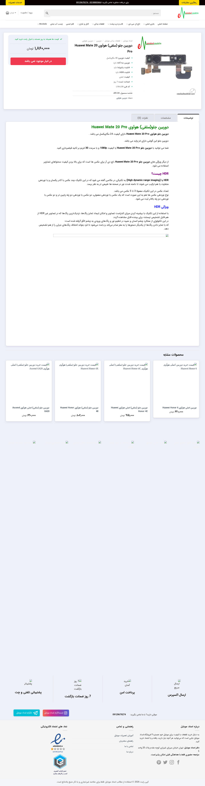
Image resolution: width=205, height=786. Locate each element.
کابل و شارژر (84, 24)
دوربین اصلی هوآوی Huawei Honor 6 (180, 407)
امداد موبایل (127, 40)
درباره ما (130, 751)
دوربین (98, 40)
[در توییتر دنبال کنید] (165, 762)
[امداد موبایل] (186, 12)
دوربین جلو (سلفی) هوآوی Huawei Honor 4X (79, 409)
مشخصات (166, 118)
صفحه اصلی (163, 24)
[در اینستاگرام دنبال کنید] (172, 762)
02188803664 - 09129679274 (88, 2)
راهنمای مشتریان (126, 741)
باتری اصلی (149, 24)
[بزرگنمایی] (193, 91)
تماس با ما (129, 746)
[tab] (188, 118)
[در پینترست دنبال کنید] (159, 762)
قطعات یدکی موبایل (112, 40)
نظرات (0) (142, 118)
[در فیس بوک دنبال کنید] (178, 762)
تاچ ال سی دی (134, 24)
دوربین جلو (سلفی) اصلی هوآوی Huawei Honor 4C (129, 409)
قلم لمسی (70, 24)
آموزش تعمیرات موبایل (123, 735)
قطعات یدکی (99, 24)
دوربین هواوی (87, 40)
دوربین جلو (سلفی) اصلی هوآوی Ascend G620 (30, 409)
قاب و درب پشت (116, 24)
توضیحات (188, 118)
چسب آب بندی (56, 24)
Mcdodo (43, 24)
